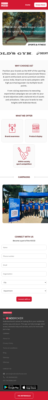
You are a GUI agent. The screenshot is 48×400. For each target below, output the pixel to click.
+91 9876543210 (24, 395)
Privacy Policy (8, 343)
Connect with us (24, 299)
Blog (4, 353)
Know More (40, 4)
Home (27, 4)
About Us (6, 338)
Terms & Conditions (10, 348)
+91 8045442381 (11, 377)
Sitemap (6, 357)
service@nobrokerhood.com (16, 374)
